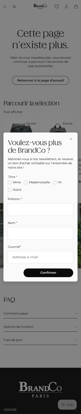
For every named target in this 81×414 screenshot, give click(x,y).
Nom (12, 223)
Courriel (14, 247)
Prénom (15, 199)
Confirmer (48, 273)
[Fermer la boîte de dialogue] (71, 139)
